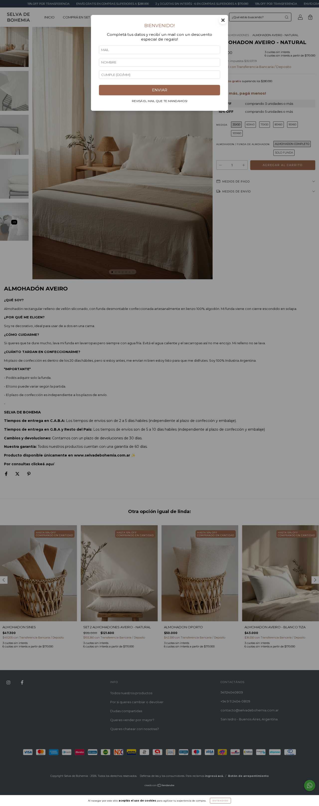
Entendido (220, 800)
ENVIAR (159, 90)
